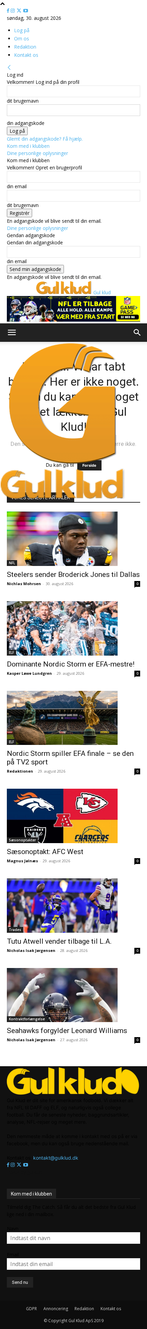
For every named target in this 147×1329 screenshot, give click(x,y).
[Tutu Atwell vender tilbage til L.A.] (73, 905)
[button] (12, 332)
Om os (21, 38)
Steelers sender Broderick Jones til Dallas (73, 574)
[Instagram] (13, 11)
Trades (15, 929)
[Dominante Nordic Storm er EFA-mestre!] (73, 628)
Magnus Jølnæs (22, 860)
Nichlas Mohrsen (24, 583)
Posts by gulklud (25, 1172)
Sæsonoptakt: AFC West (45, 852)
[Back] (9, 67)
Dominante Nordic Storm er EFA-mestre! (70, 664)
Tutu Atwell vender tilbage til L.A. (59, 941)
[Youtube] (25, 11)
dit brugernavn (23, 101)
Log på (21, 30)
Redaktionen (20, 771)
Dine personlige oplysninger (37, 153)
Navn (12, 1228)
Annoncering (55, 1309)
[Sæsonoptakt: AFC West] (73, 816)
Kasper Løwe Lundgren (29, 673)
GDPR (31, 1309)
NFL (12, 562)
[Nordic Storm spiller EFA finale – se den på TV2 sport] (73, 718)
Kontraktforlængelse (27, 1019)
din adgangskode (25, 123)
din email (17, 186)
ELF (11, 652)
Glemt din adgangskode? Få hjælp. (45, 139)
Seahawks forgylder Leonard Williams (67, 1031)
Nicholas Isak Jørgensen (31, 950)
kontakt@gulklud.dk (55, 1158)
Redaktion (25, 46)
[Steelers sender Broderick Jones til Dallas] (73, 539)
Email (13, 1254)
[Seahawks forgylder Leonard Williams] (73, 995)
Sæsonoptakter (22, 840)
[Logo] (63, 464)
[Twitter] (19, 11)
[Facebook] (9, 11)
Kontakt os (26, 55)
